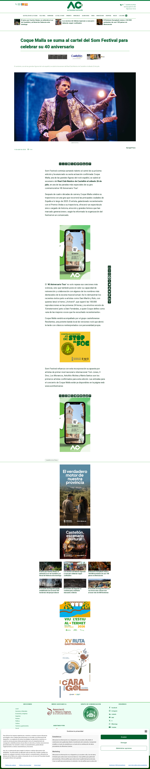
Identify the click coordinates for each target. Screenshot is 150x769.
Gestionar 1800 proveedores (117, 765)
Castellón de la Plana (52, 460)
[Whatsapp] (63, 164)
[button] (146, 731)
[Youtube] (109, 727)
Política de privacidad (25, 765)
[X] (72, 164)
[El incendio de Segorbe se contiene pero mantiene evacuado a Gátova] (75, 583)
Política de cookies (10, 765)
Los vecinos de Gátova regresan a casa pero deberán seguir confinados (75, 573)
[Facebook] (69, 164)
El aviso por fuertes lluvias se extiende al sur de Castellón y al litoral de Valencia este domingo (37, 22)
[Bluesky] (81, 164)
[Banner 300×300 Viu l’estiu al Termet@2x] (75, 616)
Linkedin (114, 714)
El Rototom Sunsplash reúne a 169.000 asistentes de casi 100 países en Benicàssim (118, 22)
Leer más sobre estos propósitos (137, 765)
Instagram (114, 711)
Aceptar (124, 737)
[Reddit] (87, 164)
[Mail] (109, 717)
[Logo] (75, 6)
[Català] (23, 4)
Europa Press (131, 148)
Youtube (114, 727)
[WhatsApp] (109, 724)
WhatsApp (114, 724)
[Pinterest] (90, 164)
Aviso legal (37, 765)
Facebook (114, 707)
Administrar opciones (124, 748)
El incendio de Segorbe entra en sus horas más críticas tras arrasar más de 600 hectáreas (99, 590)
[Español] (26, 4)
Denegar (124, 743)
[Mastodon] (78, 164)
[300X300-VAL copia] (75, 361)
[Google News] (60, 164)
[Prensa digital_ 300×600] (75, 667)
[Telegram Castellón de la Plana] (75, 281)
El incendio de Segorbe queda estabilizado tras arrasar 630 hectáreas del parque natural (49, 590)
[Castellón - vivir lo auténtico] (75, 59)
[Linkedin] (84, 164)
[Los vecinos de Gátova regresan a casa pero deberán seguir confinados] (58, 22)
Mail (113, 717)
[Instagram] (66, 164)
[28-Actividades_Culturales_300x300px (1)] (75, 558)
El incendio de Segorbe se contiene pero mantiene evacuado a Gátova (72, 590)
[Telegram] (75, 164)
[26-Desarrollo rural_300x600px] (75, 525)
